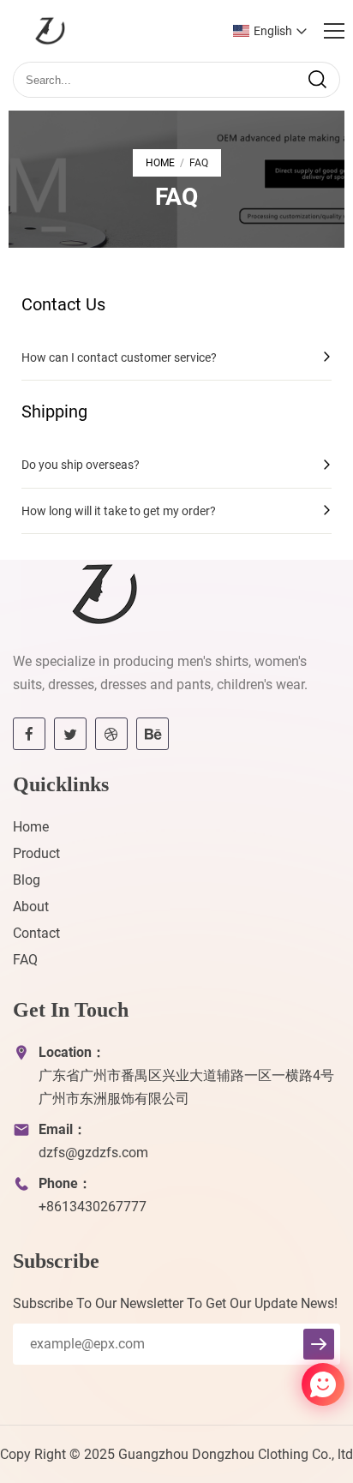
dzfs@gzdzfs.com (93, 1152)
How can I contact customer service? (119, 357)
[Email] (287, 1386)
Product (36, 853)
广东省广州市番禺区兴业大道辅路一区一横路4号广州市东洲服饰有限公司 (186, 1087)
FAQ (25, 960)
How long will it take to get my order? (118, 511)
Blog (26, 880)
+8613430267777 (93, 1206)
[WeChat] (292, 1386)
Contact (36, 933)
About (31, 906)
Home (160, 163)
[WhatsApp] (282, 1386)
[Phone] (277, 1386)
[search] (317, 80)
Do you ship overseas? (80, 464)
